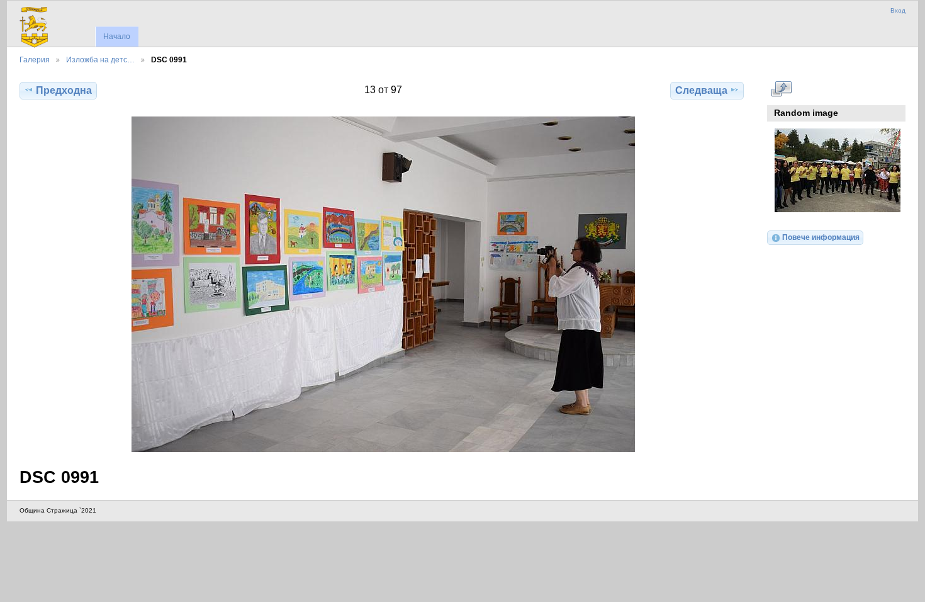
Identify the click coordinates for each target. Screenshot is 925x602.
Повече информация (821, 237)
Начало (116, 36)
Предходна (64, 90)
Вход (897, 10)
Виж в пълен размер (781, 89)
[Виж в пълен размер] (383, 284)
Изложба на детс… (100, 59)
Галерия (35, 59)
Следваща (701, 90)
